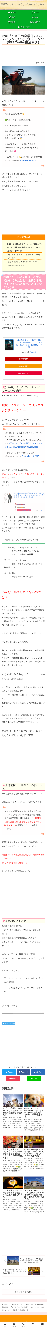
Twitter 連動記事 (9, 1023)
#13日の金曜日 (22, 443)
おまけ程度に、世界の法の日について (23, 262)
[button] (42, 644)
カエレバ (33, 352)
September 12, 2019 (27, 160)
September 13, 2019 (30, 456)
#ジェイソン (35, 443)
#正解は (12, 443)
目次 (21, 237)
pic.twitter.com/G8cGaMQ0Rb (25, 447)
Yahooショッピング (23, 373)
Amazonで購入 (23, 366)
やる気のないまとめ (16, 265)
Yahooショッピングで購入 (24, 510)
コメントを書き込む (23, 1292)
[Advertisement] (23, 52)
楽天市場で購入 (23, 359)
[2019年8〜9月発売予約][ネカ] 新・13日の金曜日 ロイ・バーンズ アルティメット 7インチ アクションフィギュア (29, 495)
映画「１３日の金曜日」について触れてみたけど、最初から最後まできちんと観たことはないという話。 (24, 247)
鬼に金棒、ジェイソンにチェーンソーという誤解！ (24, 256)
